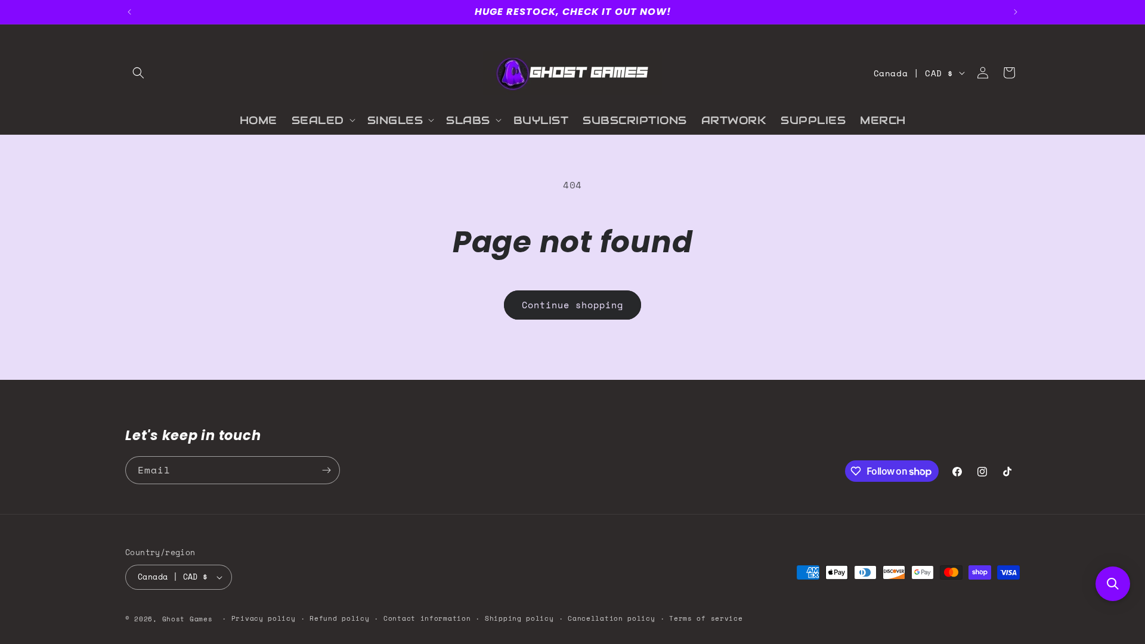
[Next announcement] (1015, 12)
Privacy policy (263, 618)
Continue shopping (572, 304)
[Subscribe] (326, 470)
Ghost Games (187, 619)
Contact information (427, 618)
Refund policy (339, 618)
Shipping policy (519, 618)
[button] (138, 73)
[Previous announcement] (129, 12)
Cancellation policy (611, 618)
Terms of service (705, 618)
